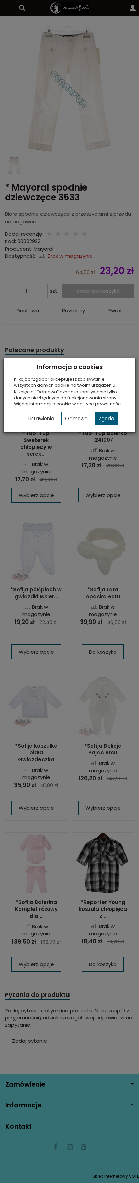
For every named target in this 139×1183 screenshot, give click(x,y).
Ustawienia (41, 418)
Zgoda (106, 418)
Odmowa (76, 418)
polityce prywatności (99, 404)
